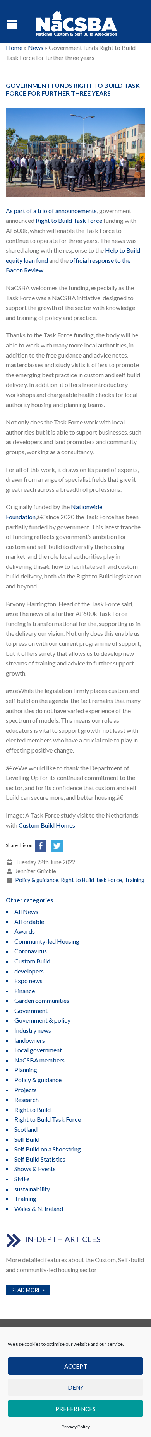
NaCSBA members (39, 1060)
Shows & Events (35, 1168)
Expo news (28, 980)
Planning (25, 1069)
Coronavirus (30, 951)
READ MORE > (28, 1290)
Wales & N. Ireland (38, 1208)
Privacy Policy (76, 1427)
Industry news (32, 1030)
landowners (29, 1040)
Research (26, 1099)
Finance (24, 990)
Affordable (29, 921)
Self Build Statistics (39, 1159)
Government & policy (42, 1020)
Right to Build (32, 1109)
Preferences (75, 1408)
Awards (24, 931)
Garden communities (41, 1000)
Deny (76, 1387)
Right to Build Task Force (69, 220)
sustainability (32, 1188)
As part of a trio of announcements (51, 210)
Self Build (26, 1139)
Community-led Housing (46, 941)
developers (29, 971)
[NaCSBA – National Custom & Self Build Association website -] (76, 21)
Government (31, 1010)
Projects (25, 1089)
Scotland (26, 1129)
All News (26, 911)
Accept (75, 1366)
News (35, 47)
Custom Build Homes (47, 825)
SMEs (22, 1178)
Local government (38, 1050)
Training (134, 880)
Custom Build (32, 961)
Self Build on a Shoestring (47, 1149)
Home (14, 47)
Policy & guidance (36, 880)
